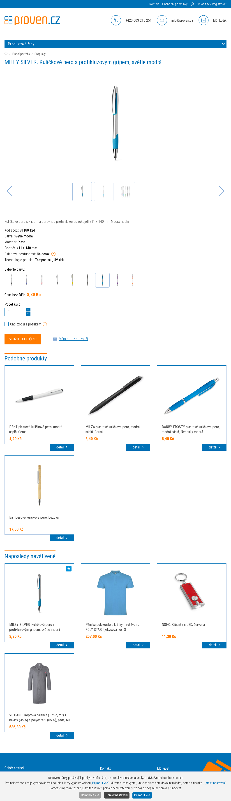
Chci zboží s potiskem (25, 324)
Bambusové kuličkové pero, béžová (34, 517)
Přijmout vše (142, 795)
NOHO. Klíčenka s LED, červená (183, 624)
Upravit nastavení (117, 795)
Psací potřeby (21, 54)
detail (60, 447)
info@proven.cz (182, 20)
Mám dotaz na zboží (73, 339)
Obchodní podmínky (174, 4)
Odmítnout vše (90, 795)
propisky (40, 54)
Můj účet (163, 768)
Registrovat (219, 4)
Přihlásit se (203, 4)
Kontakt (154, 4)
